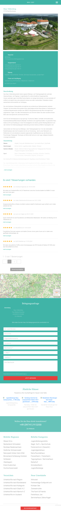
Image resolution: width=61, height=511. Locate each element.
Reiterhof (34, 462)
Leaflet (50, 297)
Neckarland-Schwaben (12, 444)
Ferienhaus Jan (36, 495)
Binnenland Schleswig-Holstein (15, 456)
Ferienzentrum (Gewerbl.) (40, 447)
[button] (30, 284)
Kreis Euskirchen (9, 465)
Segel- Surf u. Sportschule (40, 444)
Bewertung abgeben (17, 269)
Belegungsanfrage (30, 508)
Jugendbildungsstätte (39, 441)
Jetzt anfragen (30, 378)
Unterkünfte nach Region (12, 480)
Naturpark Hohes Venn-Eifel (13, 453)
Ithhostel (34, 480)
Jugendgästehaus (38, 450)
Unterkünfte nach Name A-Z (14, 492)
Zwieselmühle (36, 489)
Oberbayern (7, 462)
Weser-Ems (7, 441)
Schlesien (7, 459)
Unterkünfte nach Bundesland (14, 483)
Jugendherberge (37, 468)
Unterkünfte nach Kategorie (13, 486)
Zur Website (30, 428)
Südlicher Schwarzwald (12, 450)
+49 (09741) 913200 (18, 314)
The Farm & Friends (38, 492)
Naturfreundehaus (38, 453)
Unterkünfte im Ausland (12, 495)
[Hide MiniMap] (59, 295)
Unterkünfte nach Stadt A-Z (13, 489)
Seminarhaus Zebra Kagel (41, 498)
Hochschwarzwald (10, 468)
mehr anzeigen (7, 195)
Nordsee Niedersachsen (12, 447)
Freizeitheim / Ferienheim (40, 456)
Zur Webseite (18, 316)
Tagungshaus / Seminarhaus (42, 459)
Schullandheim (36, 465)
